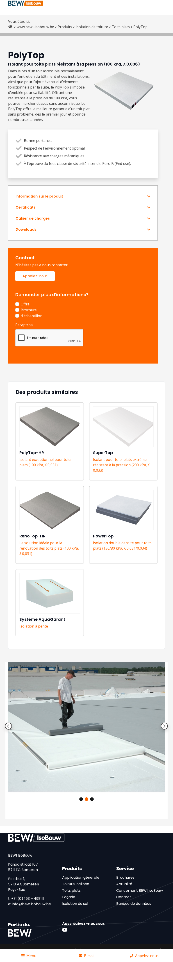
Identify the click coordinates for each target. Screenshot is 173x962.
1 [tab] (81, 799)
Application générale (80, 877)
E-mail (89, 955)
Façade (68, 897)
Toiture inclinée (75, 884)
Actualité (124, 884)
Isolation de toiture (92, 26)
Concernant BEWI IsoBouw (139, 890)
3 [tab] (92, 799)
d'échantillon (31, 315)
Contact (123, 897)
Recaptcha (24, 324)
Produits (65, 26)
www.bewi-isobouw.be (35, 26)
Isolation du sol (75, 903)
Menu (31, 955)
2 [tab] (86, 799)
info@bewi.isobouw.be (31, 904)
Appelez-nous (35, 276)
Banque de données (133, 903)
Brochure (29, 309)
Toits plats (121, 26)
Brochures (125, 877)
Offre (25, 304)
